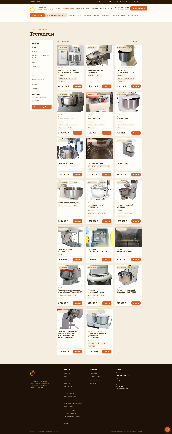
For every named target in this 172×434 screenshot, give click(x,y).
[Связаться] (167, 429)
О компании (80, 8)
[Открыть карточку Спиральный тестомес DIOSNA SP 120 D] (99, 102)
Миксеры (96, 15)
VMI (42, 75)
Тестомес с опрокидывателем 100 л (97, 250)
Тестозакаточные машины (72, 416)
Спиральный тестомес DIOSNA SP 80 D (126, 118)
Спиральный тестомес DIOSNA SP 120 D (97, 118)
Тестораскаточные (70, 413)
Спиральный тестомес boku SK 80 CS (126, 71)
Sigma (42, 66)
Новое (37, 100)
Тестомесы (87, 15)
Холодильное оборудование (73, 403)
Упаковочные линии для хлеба (73, 400)
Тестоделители (132, 15)
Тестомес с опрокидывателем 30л (126, 250)
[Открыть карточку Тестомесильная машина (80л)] (70, 237)
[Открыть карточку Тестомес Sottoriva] (99, 148)
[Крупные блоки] (137, 41)
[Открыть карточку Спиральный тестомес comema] (70, 102)
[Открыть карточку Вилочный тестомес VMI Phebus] (99, 55)
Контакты (103, 8)
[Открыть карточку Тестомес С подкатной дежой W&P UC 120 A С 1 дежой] (99, 319)
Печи (79, 15)
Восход (42, 84)
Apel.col (42, 51)
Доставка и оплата (96, 380)
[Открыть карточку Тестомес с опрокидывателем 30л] (128, 237)
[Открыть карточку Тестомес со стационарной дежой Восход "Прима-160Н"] (70, 275)
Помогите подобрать (42, 107)
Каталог (57, 8)
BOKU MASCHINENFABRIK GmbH (42, 57)
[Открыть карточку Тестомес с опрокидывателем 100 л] (99, 237)
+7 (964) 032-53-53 (124, 375)
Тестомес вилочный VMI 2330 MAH (96, 206)
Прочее (66, 423)
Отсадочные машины (70, 396)
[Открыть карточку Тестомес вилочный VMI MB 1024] (128, 190)
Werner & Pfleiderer (42, 79)
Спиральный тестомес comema (65, 118)
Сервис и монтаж (95, 376)
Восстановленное (40, 97)
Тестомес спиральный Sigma (96, 291)
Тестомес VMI (122, 163)
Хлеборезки (105, 15)
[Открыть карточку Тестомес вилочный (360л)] (70, 190)
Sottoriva (42, 71)
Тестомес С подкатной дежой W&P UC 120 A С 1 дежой (97, 336)
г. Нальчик (139, 2)
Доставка (95, 8)
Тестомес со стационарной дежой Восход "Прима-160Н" (70, 291)
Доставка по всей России (107, 2)
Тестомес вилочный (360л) (69, 203)
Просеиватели (68, 406)
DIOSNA (42, 62)
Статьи (110, 8)
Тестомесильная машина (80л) (65, 250)
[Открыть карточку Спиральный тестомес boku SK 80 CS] (128, 55)
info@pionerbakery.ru (125, 2)
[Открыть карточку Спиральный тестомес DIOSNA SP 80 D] (128, 102)
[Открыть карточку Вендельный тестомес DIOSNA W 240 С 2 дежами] (70, 55)
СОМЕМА (42, 88)
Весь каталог (38, 15)
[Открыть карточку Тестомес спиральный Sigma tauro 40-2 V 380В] (128, 275)
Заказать (78, 86)
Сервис (87, 8)
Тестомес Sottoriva (95, 163)
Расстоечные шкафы (118, 15)
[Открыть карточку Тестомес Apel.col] (70, 148)
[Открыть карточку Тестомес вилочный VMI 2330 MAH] (99, 190)
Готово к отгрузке (68, 8)
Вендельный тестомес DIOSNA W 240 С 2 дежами (68, 71)
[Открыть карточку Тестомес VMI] (128, 148)
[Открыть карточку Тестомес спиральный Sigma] (99, 275)
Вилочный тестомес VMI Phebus (96, 71)
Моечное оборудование (71, 410)
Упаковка (67, 420)
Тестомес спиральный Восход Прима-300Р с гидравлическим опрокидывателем (67, 334)
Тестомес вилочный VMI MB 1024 (125, 206)
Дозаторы (72, 15)
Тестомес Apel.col (65, 163)
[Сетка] (133, 41)
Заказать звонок (139, 8)
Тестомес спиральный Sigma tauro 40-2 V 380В (126, 291)
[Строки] (140, 41)
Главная (32, 20)
